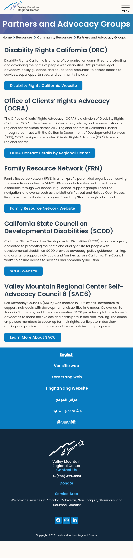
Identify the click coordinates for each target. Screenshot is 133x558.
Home (7, 37)
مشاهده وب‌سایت (66, 411)
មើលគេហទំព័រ (66, 422)
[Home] (22, 6)
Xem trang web (66, 377)
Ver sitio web (66, 365)
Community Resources (55, 37)
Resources (24, 37)
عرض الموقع (66, 399)
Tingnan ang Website (66, 388)
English (66, 354)
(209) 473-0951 (68, 476)
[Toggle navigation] (125, 7)
